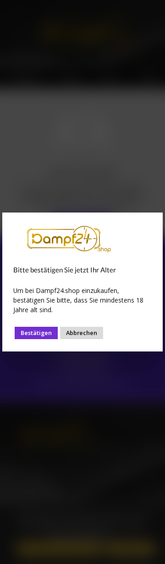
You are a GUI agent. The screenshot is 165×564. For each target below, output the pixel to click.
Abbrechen (81, 333)
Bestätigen (36, 333)
